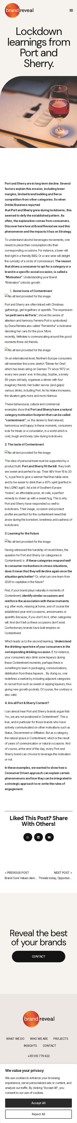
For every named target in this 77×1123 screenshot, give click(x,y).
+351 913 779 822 (39, 1056)
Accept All (38, 1103)
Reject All (38, 1114)
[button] (71, 10)
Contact (49, 1045)
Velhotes (21, 336)
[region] (38, 1093)
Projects (60, 1038)
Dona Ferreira (17, 326)
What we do (15, 1038)
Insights (30, 1045)
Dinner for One (55, 363)
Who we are (39, 1038)
